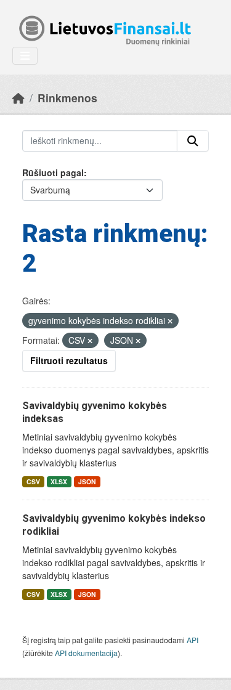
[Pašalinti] (170, 321)
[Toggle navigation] (25, 56)
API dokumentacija (86, 652)
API (192, 640)
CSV (33, 481)
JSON (87, 481)
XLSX (59, 481)
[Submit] (193, 141)
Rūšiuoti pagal (53, 172)
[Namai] (18, 97)
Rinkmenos (67, 97)
